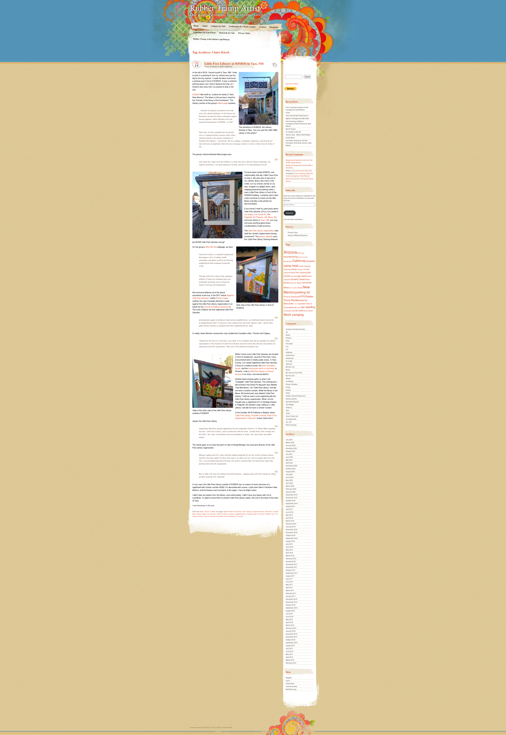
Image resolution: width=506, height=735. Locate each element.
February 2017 (291, 593)
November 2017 (291, 567)
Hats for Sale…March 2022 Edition (298, 135)
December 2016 (291, 599)
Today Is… (289, 407)
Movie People (291, 129)
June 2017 (289, 582)
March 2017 (290, 590)
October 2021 (290, 451)
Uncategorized (291, 419)
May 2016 (289, 619)
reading (231, 514)
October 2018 (290, 535)
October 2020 (290, 468)
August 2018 (290, 541)
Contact (262, 26)
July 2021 (289, 454)
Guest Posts (290, 355)
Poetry (288, 387)
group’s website (266, 236)
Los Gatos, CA (250, 214)
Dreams (288, 338)
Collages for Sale (218, 26)
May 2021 (289, 460)
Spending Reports (292, 401)
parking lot (302, 292)
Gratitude (289, 352)
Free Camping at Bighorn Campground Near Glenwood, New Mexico (298, 123)
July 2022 (289, 439)
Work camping (294, 314)
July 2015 (289, 648)
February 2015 (291, 663)
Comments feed (291, 686)
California (298, 260)
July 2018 (289, 544)
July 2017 (289, 579)
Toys (287, 410)
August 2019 (290, 506)
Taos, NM (265, 220)
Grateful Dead (297, 279)
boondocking (290, 256)
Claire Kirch (268, 511)
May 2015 (289, 654)
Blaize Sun (229, 66)
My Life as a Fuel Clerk (294, 372)
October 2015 (290, 640)
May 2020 (289, 480)
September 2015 (292, 642)
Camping (287, 269)
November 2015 (291, 637)
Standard (274, 64)
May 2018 (289, 550)
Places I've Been (210, 511)
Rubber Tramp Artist (225, 7)
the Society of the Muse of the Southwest (221, 516)
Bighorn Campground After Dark (297, 118)
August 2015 (290, 645)
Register (289, 677)
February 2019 (291, 524)
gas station (303, 275)
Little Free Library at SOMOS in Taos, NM (234, 63)
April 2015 (289, 657)
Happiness (289, 358)
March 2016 (290, 625)
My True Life (290, 375)
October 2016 (290, 605)
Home (196, 25)
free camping (301, 272)
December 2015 (291, 634)
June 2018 (289, 547)
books (302, 253)
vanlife (300, 310)
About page (223, 103)
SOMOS (196, 94)
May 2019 (289, 515)
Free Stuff (289, 343)
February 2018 (291, 558)
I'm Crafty (289, 361)
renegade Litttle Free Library (255, 514)
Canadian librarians (258, 511)
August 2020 (290, 471)
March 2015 (290, 660)
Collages (300, 269)
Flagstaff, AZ (249, 217)
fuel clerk (294, 276)
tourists (302, 303)
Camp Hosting (304, 266)
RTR (302, 296)
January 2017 (291, 596)
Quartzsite (295, 296)
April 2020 (289, 483)
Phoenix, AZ (261, 217)
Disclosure (273, 26)
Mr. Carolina (293, 288)
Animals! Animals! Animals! (295, 329)
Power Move (290, 137)
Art (287, 332)
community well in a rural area (261, 368)
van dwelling (308, 307)
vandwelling (287, 311)
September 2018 (292, 538)
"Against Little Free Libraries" (232, 511)
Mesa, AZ (272, 217)
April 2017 (289, 587)
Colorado (306, 269)
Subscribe (289, 213)
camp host (291, 265)
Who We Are (211, 246)
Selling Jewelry (291, 399)
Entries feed (290, 683)
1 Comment (239, 516)
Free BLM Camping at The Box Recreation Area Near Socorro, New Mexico (299, 142)
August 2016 (290, 611)
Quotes (288, 390)
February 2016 (291, 628)
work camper (308, 311)
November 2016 (291, 602)
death (293, 272)
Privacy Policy (244, 33)
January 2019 (291, 526)
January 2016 (291, 631)
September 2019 (292, 503)
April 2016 (289, 622)
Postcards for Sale (227, 32)
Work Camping (291, 425)
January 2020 (291, 492)
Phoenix (287, 296)
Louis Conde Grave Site (303, 170)
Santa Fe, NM (264, 214)
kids (291, 283)
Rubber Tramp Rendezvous (298, 298)
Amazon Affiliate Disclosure (297, 235)
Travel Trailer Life (292, 416)
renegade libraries (240, 514)
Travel (288, 413)
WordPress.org (291, 689)
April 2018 (289, 553)
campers (310, 261)
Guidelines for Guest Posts (204, 32)
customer (287, 272)
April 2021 (289, 463)
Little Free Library (222, 514)
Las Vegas (297, 282)
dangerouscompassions (294, 160)
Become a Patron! (292, 84)
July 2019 (289, 509)
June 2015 (289, 651)
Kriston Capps (222, 298)
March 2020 (290, 486)
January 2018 (291, 561)
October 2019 (290, 500)
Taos (272, 514)
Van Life (288, 422)
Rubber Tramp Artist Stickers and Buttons (211, 39)
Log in (288, 680)
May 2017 (289, 584)
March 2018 (290, 555)
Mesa (286, 287)
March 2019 (290, 521)
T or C (296, 303)
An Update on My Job (293, 132)
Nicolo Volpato (227, 727)
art (298, 252)
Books (202, 511)
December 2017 (291, 564)
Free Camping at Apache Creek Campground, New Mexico (297, 108)
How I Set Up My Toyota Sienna (297, 115)
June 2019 (289, 512)
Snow (288, 112)
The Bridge (290, 404)
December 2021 (291, 448)
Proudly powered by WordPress (200, 727)
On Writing (289, 381)
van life (294, 310)
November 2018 (291, 532)
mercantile (306, 282)
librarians (213, 514)
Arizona (290, 252)
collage (294, 269)
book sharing (247, 511)
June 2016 (289, 616)
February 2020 (291, 489)
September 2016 (292, 608)
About (204, 25)
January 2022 (291, 445)
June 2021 (289, 457)
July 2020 (289, 474)
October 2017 (290, 570)
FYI (287, 349)
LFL (208, 514)
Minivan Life (290, 367)
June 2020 (289, 477)
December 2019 (291, 495)
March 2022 (290, 442)
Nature (288, 378)
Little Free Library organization (261, 230)
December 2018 (291, 529)
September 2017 (292, 573)
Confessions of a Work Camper (242, 26)
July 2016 (289, 613)
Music (288, 370)
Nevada (299, 288)
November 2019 (291, 497)
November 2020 (291, 466)
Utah (298, 307)
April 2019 (289, 518)
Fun (287, 346)
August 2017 (290, 576)
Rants (288, 393)
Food (287, 341)
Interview (289, 364)
